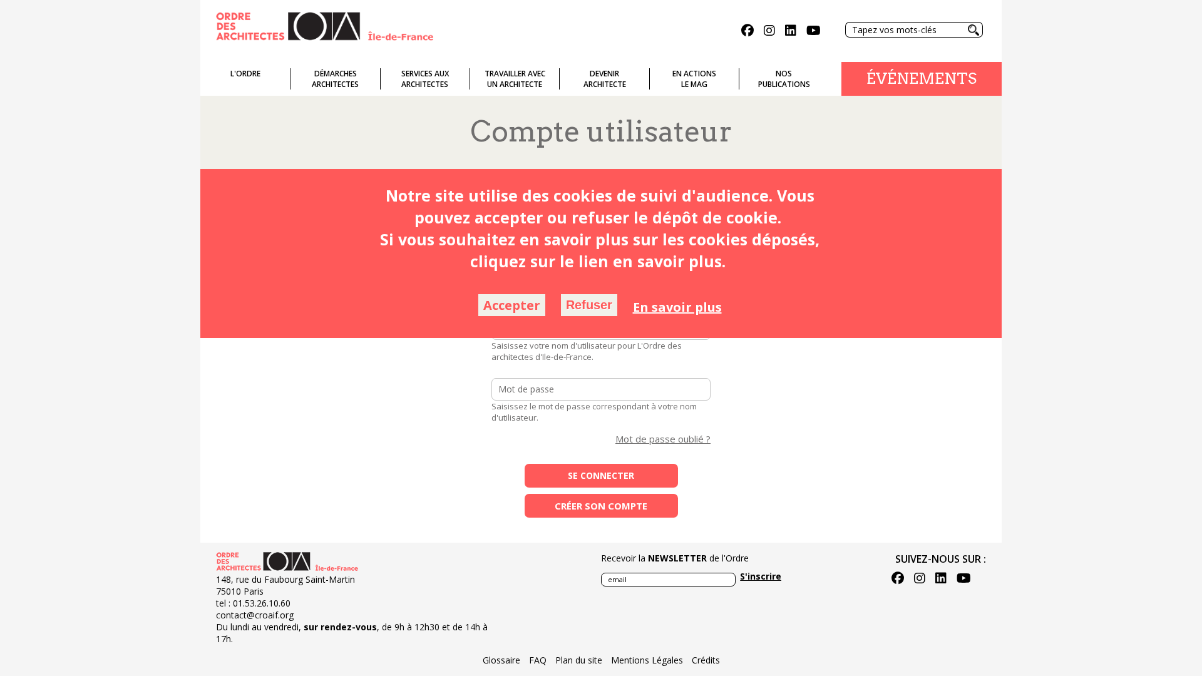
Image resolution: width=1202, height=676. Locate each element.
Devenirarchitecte (604, 79)
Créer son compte (601, 505)
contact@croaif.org (255, 615)
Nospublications (784, 79)
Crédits (706, 660)
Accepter (511, 305)
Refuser (589, 305)
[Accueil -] (324, 25)
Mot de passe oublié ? (663, 439)
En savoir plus (677, 307)
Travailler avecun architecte (515, 79)
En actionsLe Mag (694, 79)
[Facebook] (747, 32)
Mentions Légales (647, 660)
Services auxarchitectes (425, 79)
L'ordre (245, 73)
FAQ (538, 660)
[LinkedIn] (790, 32)
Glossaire (501, 660)
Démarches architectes (335, 79)
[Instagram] (769, 32)
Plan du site (578, 660)
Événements (921, 78)
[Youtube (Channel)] (813, 32)
